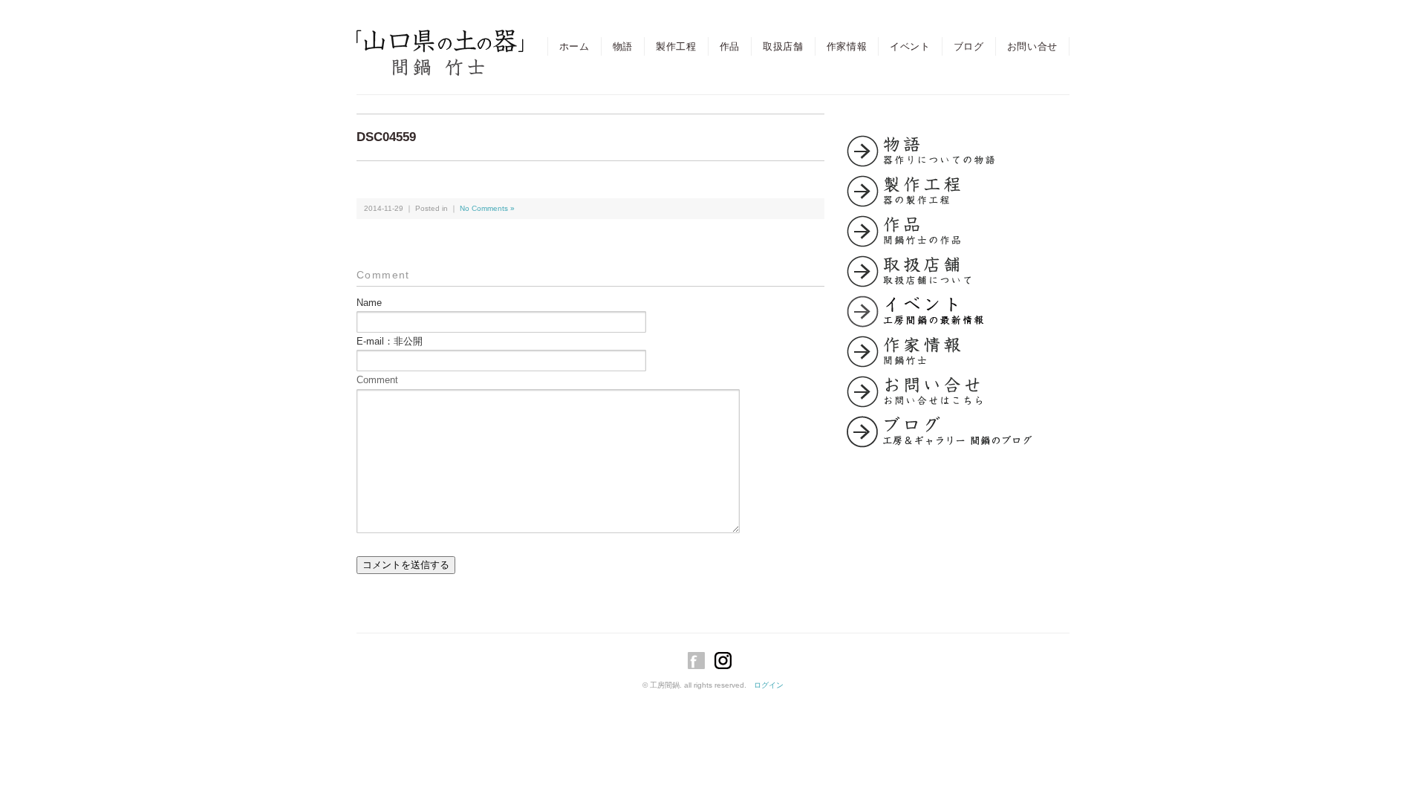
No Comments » (487, 208)
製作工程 (676, 46)
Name (369, 302)
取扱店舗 (783, 46)
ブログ (969, 46)
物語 (623, 46)
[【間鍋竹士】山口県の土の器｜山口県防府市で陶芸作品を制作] (440, 42)
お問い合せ (1032, 46)
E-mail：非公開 (389, 341)
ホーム (574, 46)
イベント (910, 46)
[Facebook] (700, 660)
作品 (730, 46)
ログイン (769, 685)
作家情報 (847, 46)
